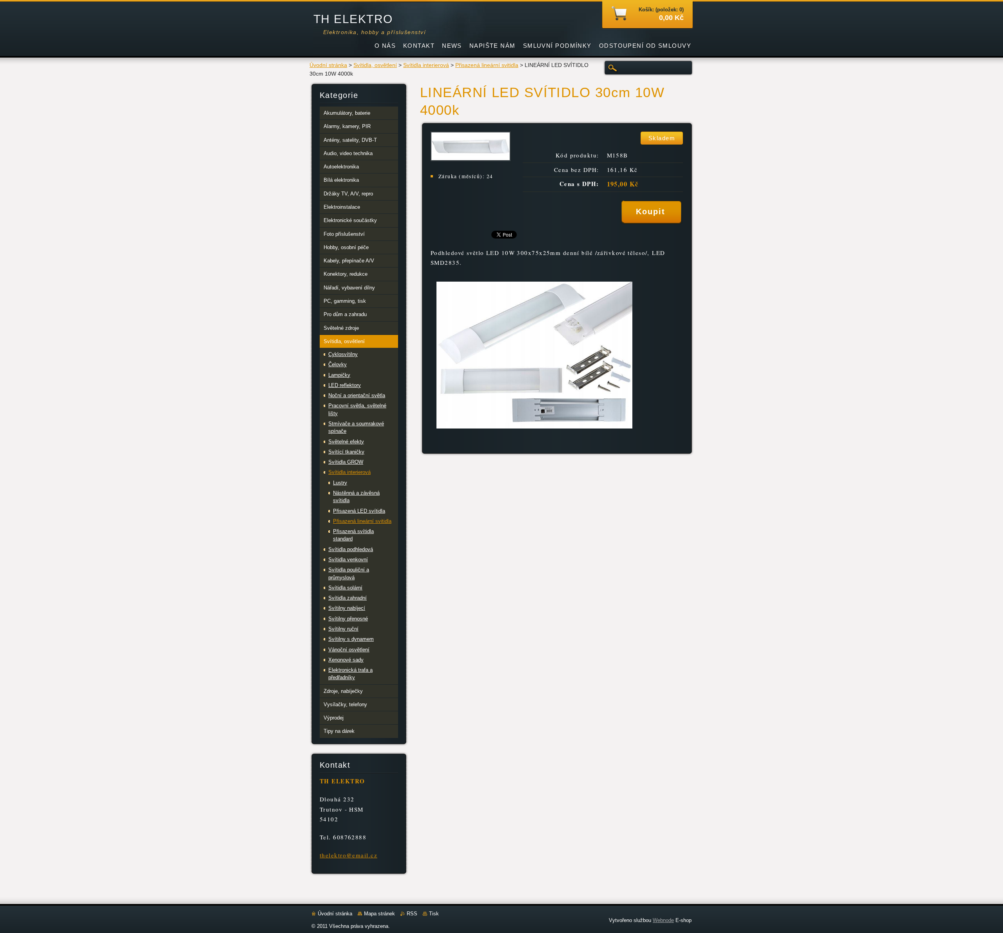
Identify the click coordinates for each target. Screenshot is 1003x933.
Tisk (434, 914)
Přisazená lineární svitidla (486, 65)
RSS (412, 914)
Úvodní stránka (328, 65)
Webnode (663, 920)
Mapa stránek (379, 914)
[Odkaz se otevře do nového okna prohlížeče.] (471, 159)
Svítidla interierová (426, 65)
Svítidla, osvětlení (375, 65)
